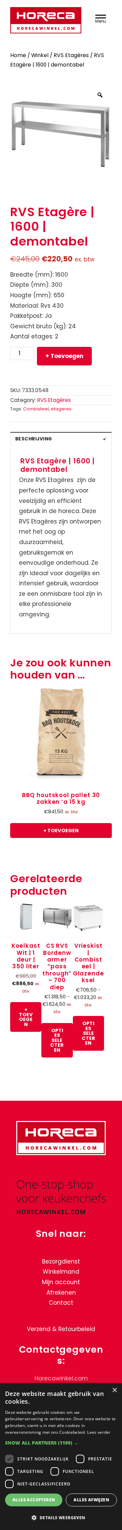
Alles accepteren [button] (34, 1500)
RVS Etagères (71, 55)
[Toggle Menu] (100, 17)
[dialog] (61, 1456)
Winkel (39, 55)
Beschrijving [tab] (33, 439)
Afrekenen (61, 1293)
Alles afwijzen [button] (91, 1500)
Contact (61, 1303)
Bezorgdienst (61, 1261)
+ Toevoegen (64, 356)
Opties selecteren (57, 1040)
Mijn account (61, 1282)
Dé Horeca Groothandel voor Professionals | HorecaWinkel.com (45, 21)
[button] (61, 1442)
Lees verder (98, 1432)
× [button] (114, 1390)
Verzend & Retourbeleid (61, 1329)
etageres (61, 409)
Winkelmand (61, 1272)
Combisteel (36, 409)
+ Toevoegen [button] (61, 830)
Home (18, 55)
